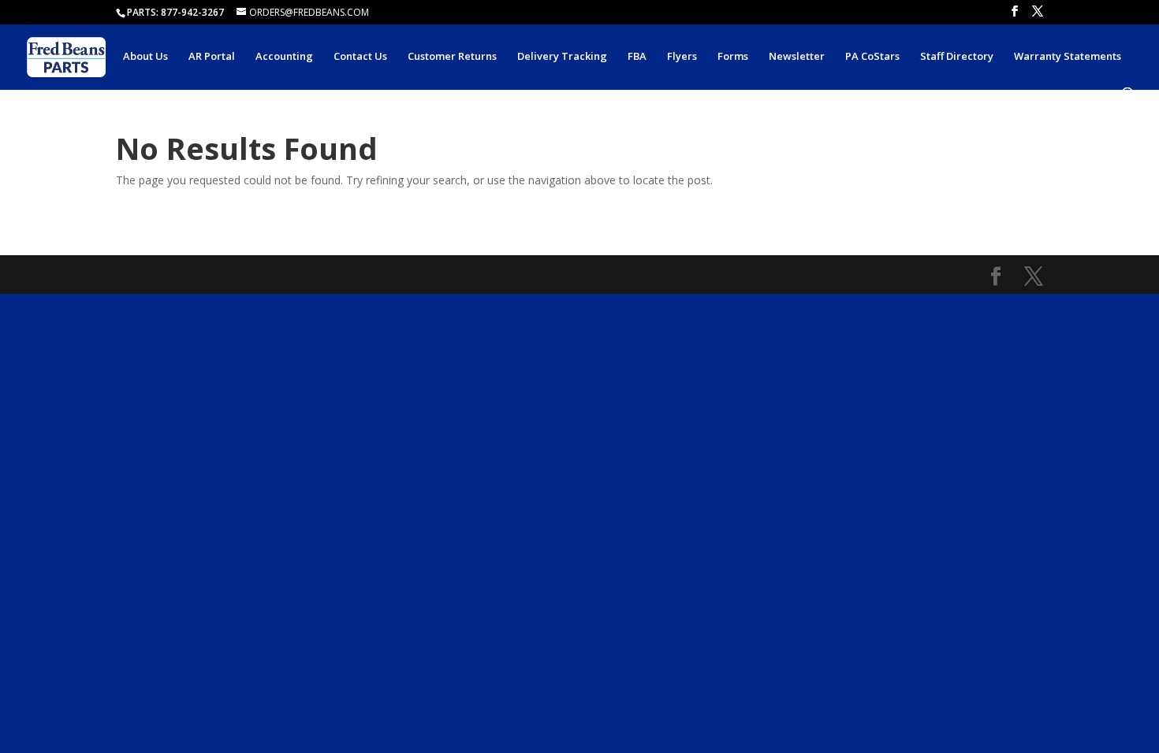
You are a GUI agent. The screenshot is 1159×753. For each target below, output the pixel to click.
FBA (637, 56)
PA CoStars (872, 56)
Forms (732, 56)
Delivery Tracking (562, 56)
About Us (145, 56)
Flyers (682, 56)
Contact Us (360, 56)
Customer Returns (452, 56)
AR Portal (211, 56)
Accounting (284, 56)
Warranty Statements (1067, 56)
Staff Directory (956, 56)
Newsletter (797, 56)
